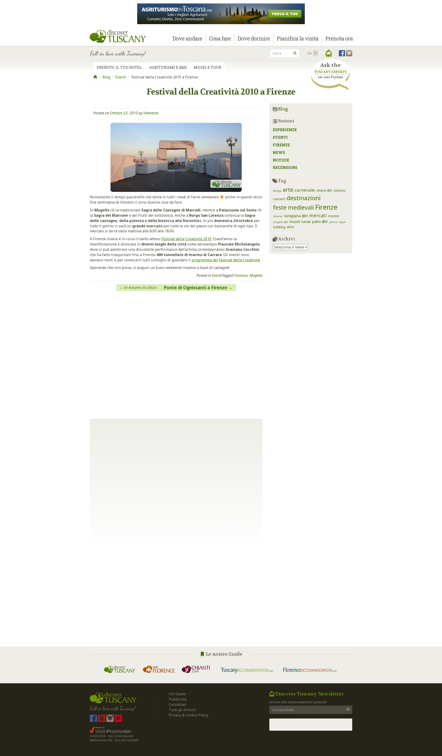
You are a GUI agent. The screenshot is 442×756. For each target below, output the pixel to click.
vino (290, 226)
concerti (279, 199)
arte (288, 189)
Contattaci (177, 704)
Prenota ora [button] (339, 38)
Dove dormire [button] (254, 38)
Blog (106, 77)
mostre (333, 216)
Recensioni (285, 167)
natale (306, 221)
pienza (333, 222)
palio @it (320, 221)
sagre (342, 222)
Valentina (150, 112)
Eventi (120, 77)
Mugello (256, 275)
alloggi (277, 190)
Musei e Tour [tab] (207, 67)
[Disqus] (176, 353)
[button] (329, 53)
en (309, 53)
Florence (241, 275)
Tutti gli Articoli (182, 709)
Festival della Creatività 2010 (186, 238)
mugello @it (280, 222)
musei (294, 221)
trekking (279, 227)
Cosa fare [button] (220, 38)
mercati (318, 215)
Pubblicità (178, 699)
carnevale (305, 190)
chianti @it (324, 190)
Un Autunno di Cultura (140, 287)
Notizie (281, 160)
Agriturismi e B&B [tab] (168, 67)
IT (315, 53)
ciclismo (340, 190)
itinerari (278, 216)
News (279, 152)
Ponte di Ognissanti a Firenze (195, 288)
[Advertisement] (221, 598)
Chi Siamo (177, 693)
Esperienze (285, 129)
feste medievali (293, 207)
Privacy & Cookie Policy (188, 715)
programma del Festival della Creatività (226, 260)
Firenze (281, 144)
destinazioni (304, 198)
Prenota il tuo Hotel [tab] (119, 67)
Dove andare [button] (187, 38)
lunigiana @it (296, 215)
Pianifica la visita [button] (297, 38)
